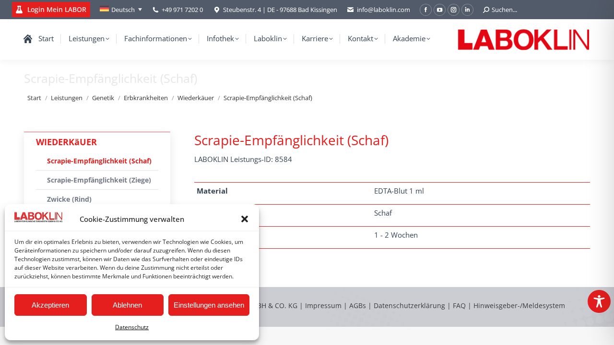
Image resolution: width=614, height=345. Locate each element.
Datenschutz (132, 327)
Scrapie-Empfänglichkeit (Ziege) (99, 179)
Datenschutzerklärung (409, 305)
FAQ (459, 305)
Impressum (323, 305)
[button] (244, 219)
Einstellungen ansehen (209, 305)
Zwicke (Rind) (69, 199)
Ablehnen (127, 305)
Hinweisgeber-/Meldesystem (519, 305)
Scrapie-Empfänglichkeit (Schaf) (99, 160)
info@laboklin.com (383, 9)
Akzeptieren (50, 305)
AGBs (358, 305)
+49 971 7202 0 (182, 9)
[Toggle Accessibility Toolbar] (599, 301)
